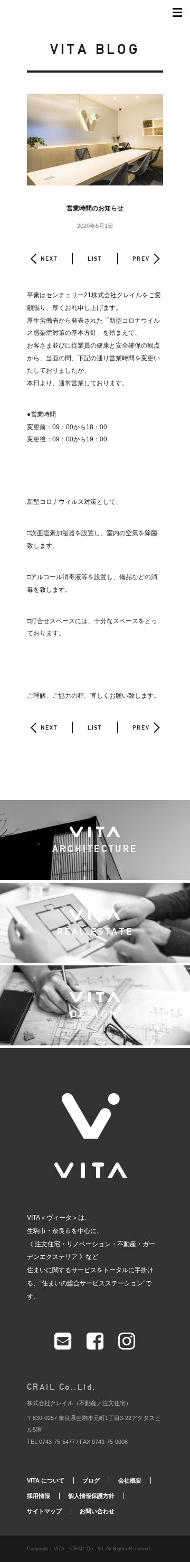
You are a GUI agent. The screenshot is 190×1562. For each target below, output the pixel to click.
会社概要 (129, 1480)
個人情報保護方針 (91, 1496)
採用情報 (38, 1496)
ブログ (91, 1480)
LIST (95, 258)
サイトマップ (44, 1511)
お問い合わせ (97, 1511)
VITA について (45, 1480)
